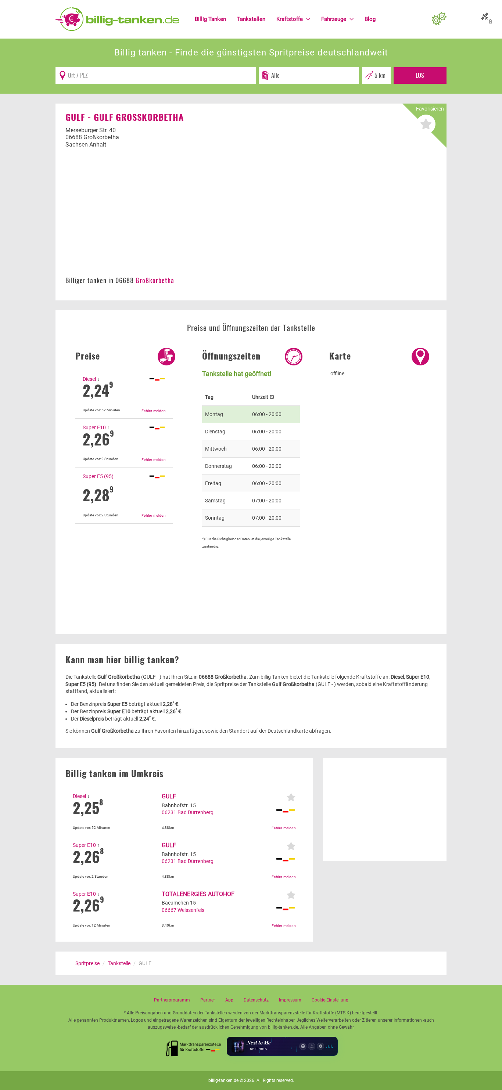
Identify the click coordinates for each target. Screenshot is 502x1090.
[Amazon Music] (311, 1046)
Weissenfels (191, 910)
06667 (169, 910)
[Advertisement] (251, 216)
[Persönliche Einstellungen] (439, 19)
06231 (169, 812)
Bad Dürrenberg (196, 812)
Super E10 (94, 427)
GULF (169, 796)
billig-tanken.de (223, 1080)
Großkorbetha (155, 280)
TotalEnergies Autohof (198, 894)
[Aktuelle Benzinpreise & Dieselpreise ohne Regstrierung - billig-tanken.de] (117, 19)
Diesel (89, 379)
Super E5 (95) (98, 476)
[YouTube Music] (320, 1046)
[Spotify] (302, 1046)
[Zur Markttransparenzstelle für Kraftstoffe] (193, 1046)
